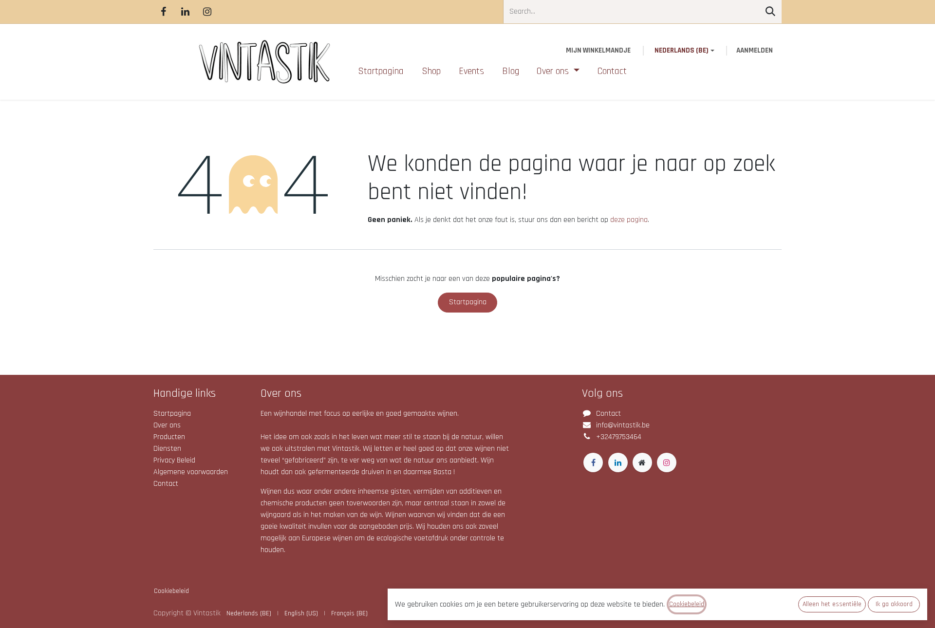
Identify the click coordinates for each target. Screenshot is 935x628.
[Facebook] (163, 11)
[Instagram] (207, 11)
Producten (169, 437)
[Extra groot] (642, 462)
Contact (165, 484)
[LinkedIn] (185, 11)
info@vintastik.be (623, 425)
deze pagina (629, 220)
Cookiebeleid (171, 591)
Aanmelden (754, 50)
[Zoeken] (770, 11)
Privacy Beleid (174, 460)
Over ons (167, 425)
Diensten (167, 448)
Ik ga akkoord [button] (894, 604)
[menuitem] (381, 71)
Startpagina (467, 302)
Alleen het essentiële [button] (832, 604)
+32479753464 (618, 437)
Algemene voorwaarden (190, 472)
